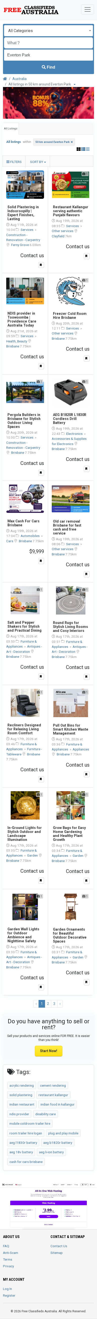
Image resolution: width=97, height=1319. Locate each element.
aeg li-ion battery (51, 1152)
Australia (19, 79)
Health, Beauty (17, 341)
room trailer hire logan (25, 1133)
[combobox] (48, 30)
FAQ (6, 1246)
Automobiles (30, 536)
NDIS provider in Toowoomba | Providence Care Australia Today (21, 319)
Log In (7, 1289)
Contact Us (58, 1246)
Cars (10, 541)
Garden (33, 855)
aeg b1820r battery (57, 1143)
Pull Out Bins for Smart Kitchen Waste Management (70, 729)
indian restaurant (21, 1104)
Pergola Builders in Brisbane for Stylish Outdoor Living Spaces (24, 421)
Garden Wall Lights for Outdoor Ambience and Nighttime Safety (23, 935)
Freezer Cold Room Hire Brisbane (70, 316)
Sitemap (56, 1253)
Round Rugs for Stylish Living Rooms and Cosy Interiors (70, 627)
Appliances (81, 749)
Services (27, 230)
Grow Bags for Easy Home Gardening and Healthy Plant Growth (69, 834)
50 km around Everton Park (53, 142)
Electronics (74, 434)
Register (9, 1295)
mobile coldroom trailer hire (29, 1123)
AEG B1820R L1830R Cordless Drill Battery (69, 419)
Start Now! (48, 1051)
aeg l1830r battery (23, 1143)
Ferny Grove (20, 245)
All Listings (10, 128)
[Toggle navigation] (87, 9)
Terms (7, 1259)
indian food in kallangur (58, 1104)
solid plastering (20, 1095)
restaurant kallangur (53, 1095)
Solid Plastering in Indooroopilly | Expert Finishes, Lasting (23, 213)
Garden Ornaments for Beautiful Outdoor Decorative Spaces (70, 935)
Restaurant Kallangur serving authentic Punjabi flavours (70, 211)
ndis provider (19, 1114)
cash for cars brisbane (26, 1162)
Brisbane (13, 346)
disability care (45, 1114)
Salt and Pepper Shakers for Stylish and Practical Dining (24, 626)
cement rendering (53, 1085)
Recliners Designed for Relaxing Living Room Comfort (24, 729)
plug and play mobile (63, 1133)
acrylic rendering (21, 1085)
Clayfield (58, 236)
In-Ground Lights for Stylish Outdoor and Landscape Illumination (24, 834)
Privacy (8, 1266)
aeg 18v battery (21, 1152)
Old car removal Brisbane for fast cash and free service (67, 527)
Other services (63, 231)
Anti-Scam (10, 1253)
